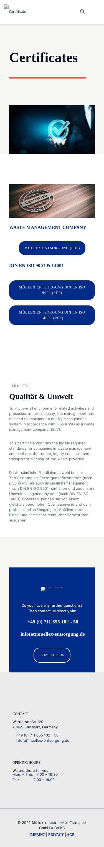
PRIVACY (56, 835)
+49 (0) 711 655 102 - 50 (35, 735)
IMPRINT (37, 835)
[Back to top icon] (92, 835)
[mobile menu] (96, 12)
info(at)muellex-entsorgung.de (40, 740)
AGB (71, 835)
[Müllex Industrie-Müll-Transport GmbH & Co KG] (15, 11)
